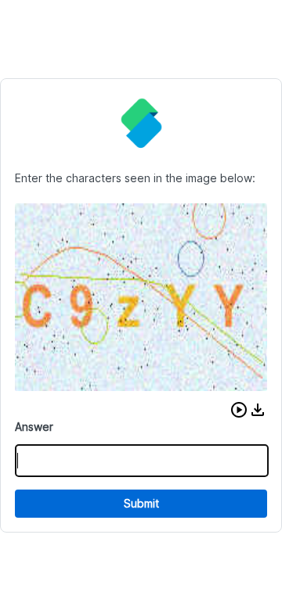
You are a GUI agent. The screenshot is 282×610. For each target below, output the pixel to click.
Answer (34, 426)
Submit (141, 503)
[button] (239, 409)
